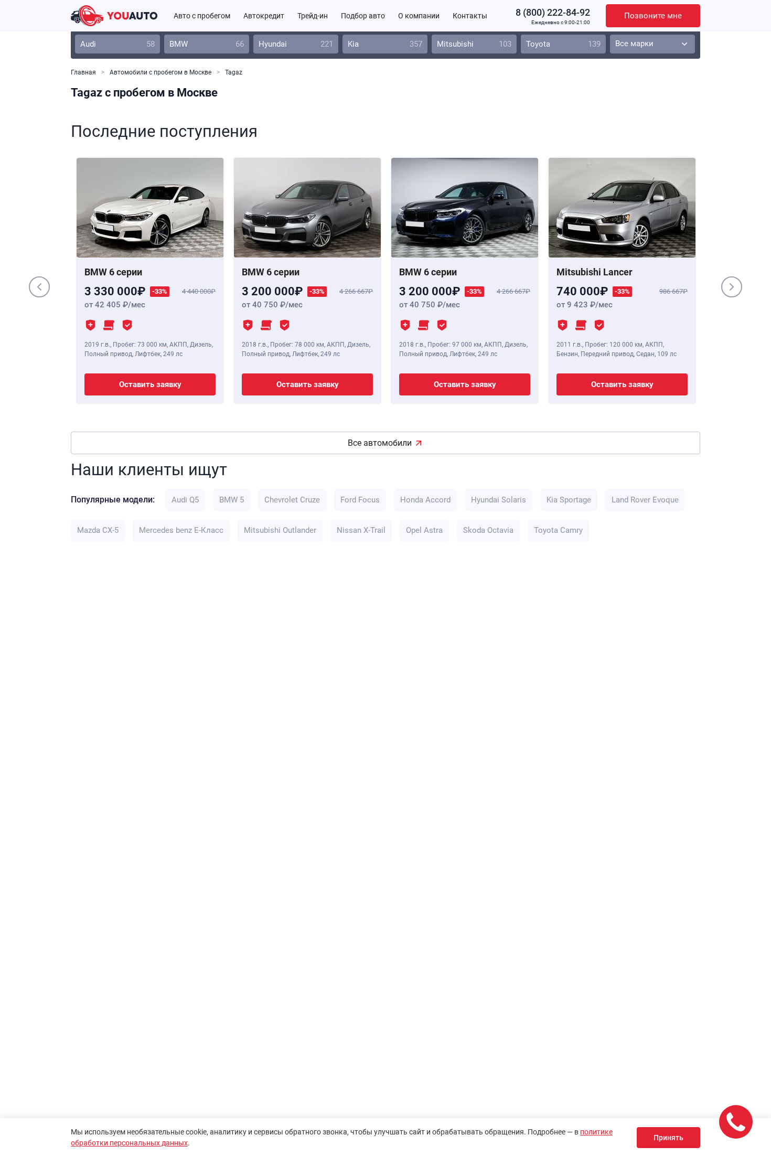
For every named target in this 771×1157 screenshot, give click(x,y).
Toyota (563, 44)
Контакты (470, 16)
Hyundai (296, 44)
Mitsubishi (474, 44)
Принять (668, 1137)
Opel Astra (424, 530)
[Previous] (39, 286)
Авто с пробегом (202, 16)
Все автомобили (380, 443)
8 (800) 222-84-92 (553, 12)
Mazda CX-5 (98, 530)
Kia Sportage (569, 500)
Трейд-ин (312, 16)
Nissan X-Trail (361, 530)
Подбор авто (363, 16)
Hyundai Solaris (498, 500)
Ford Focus (360, 500)
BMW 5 (231, 500)
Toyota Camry (558, 530)
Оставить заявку (150, 384)
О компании (419, 16)
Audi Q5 (185, 500)
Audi (117, 44)
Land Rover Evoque (645, 500)
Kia (385, 44)
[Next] (731, 286)
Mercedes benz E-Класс (181, 530)
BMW (206, 44)
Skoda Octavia (488, 530)
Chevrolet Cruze (292, 500)
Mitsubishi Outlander (280, 530)
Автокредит (263, 16)
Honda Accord (425, 500)
